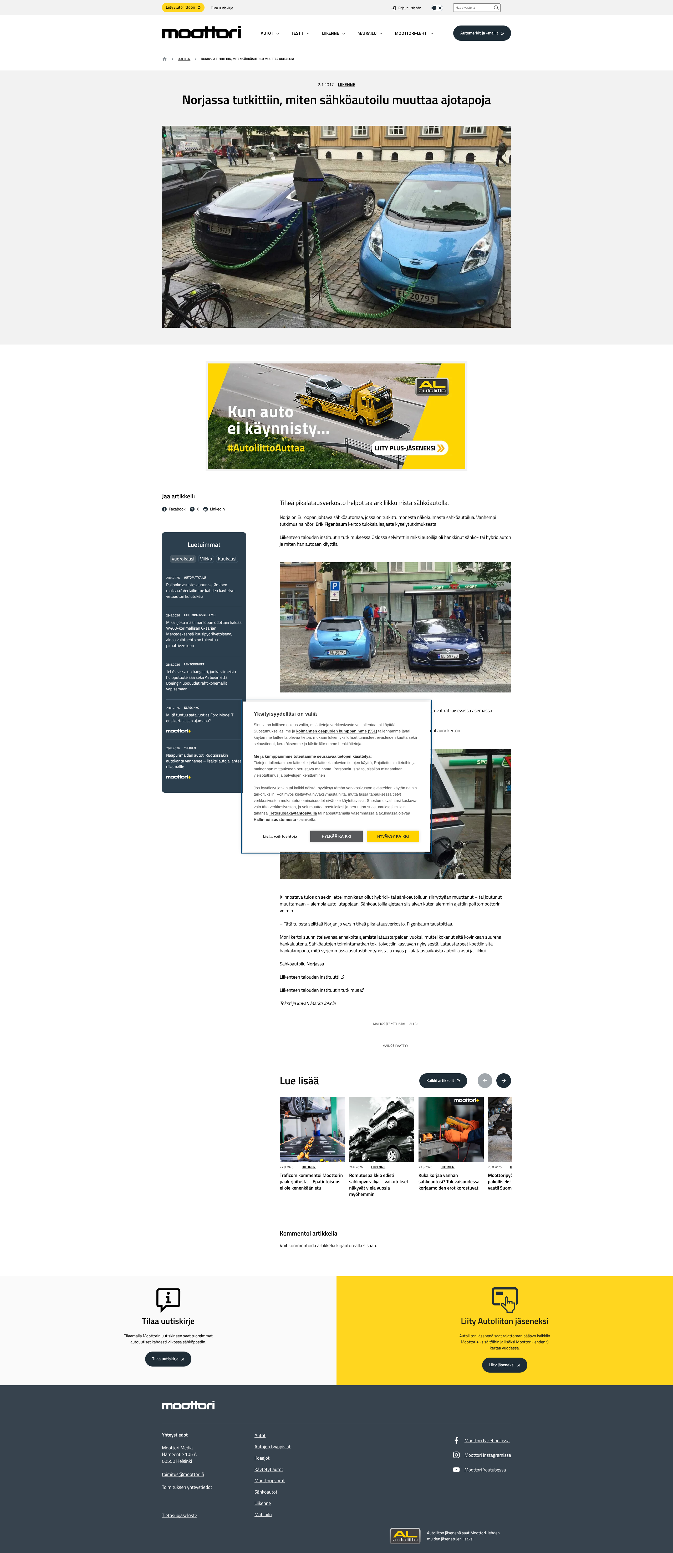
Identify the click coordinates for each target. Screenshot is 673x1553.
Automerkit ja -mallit (479, 33)
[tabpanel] (204, 676)
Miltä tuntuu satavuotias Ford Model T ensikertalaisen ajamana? (199, 718)
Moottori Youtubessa (485, 1469)
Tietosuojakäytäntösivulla (293, 813)
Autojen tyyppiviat (272, 1446)
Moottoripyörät (269, 1480)
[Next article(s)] (503, 1080)
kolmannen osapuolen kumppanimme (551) (336, 731)
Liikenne (346, 85)
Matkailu (263, 1514)
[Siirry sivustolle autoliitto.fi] (405, 1536)
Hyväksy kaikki (393, 836)
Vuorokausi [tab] (183, 558)
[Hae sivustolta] (496, 7)
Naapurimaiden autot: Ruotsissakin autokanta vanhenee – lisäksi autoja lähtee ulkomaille (204, 761)
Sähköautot (265, 1491)
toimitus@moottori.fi (183, 1474)
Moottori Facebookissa (487, 1440)
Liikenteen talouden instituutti (309, 976)
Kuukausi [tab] (227, 558)
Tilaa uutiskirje (222, 8)
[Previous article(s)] (485, 1080)
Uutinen (184, 58)
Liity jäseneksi (501, 1365)
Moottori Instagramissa (488, 1455)
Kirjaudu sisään (409, 8)
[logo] (201, 36)
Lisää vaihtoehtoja (280, 836)
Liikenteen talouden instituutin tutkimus (319, 990)
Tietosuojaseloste (179, 1515)
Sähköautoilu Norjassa (302, 963)
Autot (260, 1435)
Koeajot (261, 1457)
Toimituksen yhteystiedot (187, 1487)
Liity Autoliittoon (180, 7)
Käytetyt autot (268, 1469)
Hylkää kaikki (336, 836)
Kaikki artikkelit (440, 1081)
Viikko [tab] (206, 558)
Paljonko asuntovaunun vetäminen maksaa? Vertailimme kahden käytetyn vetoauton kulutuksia (200, 591)
